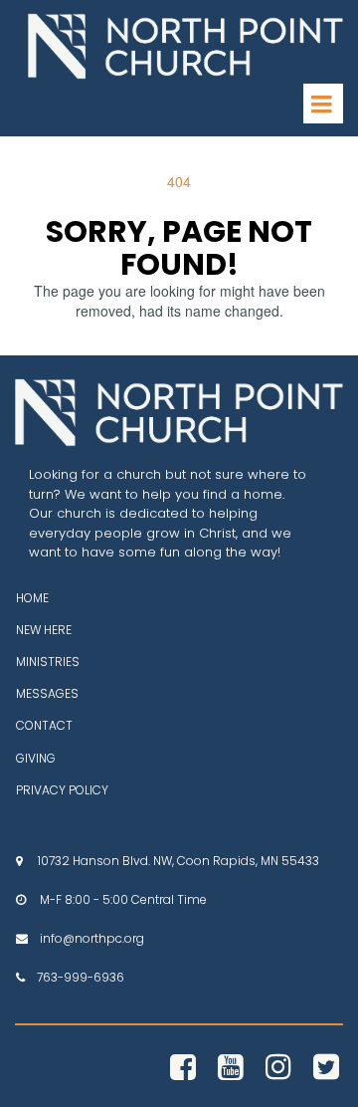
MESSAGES (47, 693)
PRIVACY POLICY (62, 789)
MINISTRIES (48, 661)
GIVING (36, 758)
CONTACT (44, 725)
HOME (32, 597)
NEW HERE (44, 629)
